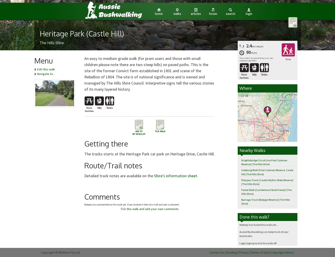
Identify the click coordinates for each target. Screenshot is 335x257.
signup (251, 243)
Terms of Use (260, 252)
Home (159, 14)
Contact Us (216, 252)
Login (249, 14)
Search (230, 14)
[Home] (113, 10)
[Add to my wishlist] (292, 22)
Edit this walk (46, 69)
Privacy (244, 252)
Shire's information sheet (175, 175)
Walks (177, 14)
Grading (231, 252)
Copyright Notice (282, 252)
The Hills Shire (52, 42)
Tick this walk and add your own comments (150, 209)
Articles (196, 14)
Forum (213, 14)
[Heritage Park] (54, 92)
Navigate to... (46, 74)
